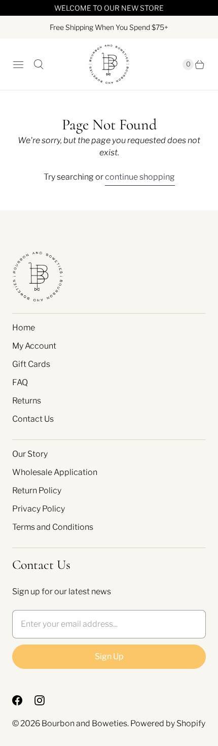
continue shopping (140, 177)
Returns (26, 400)
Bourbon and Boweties (84, 723)
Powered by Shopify (167, 723)
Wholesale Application (54, 472)
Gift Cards (31, 364)
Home (23, 327)
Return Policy (36, 490)
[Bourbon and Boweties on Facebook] (23, 700)
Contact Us (33, 419)
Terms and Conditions (52, 527)
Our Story (30, 454)
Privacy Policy (38, 509)
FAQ (20, 382)
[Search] (38, 64)
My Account (34, 346)
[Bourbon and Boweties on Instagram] (45, 700)
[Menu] (18, 64)
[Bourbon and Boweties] (109, 64)
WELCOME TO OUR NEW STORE (109, 8)
